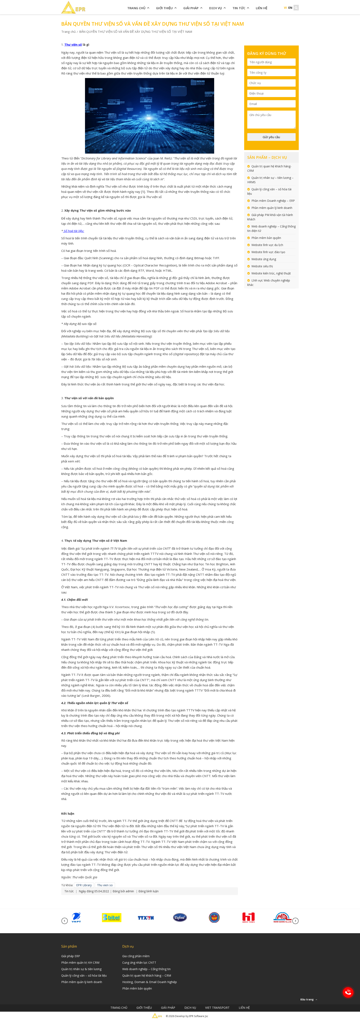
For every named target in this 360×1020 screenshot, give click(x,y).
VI (285, 8)
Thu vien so (105, 885)
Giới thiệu (164, 8)
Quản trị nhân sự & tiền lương (81, 969)
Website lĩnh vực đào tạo (268, 252)
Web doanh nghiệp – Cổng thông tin (146, 969)
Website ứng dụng (263, 259)
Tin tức (238, 8)
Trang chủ (136, 8)
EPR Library (84, 885)
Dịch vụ (215, 8)
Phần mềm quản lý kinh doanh (271, 208)
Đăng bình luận (149, 891)
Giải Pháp (191, 8)
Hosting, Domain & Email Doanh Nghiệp (149, 982)
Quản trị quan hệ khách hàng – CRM (146, 975)
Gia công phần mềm (136, 956)
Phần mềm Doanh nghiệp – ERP (273, 201)
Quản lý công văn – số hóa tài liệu (84, 975)
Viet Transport (217, 1008)
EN (290, 8)
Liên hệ (261, 8)
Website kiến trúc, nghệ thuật (271, 273)
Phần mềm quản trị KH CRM (80, 962)
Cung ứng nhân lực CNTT (139, 962)
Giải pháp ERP (70, 956)
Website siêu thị (262, 266)
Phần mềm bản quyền (266, 238)
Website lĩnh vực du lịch (267, 245)
